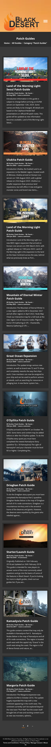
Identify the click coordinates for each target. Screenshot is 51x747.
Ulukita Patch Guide (20, 159)
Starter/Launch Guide (20, 552)
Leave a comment (23, 95)
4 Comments (22, 557)
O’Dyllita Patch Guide (20, 420)
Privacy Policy (25, 743)
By (29, 93)
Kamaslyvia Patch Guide (22, 621)
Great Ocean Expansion (22, 356)
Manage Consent (36, 743)
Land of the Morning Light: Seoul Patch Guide (24, 87)
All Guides (10, 93)
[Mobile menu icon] (45, 21)
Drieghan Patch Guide (21, 485)
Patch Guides (19, 93)
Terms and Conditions (11, 743)
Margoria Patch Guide (21, 685)
